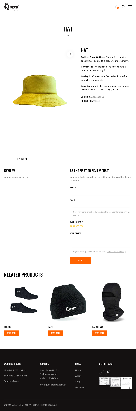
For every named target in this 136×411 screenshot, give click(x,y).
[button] (20, 302)
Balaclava (97, 326)
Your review (76, 233)
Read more (11, 333)
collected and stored (115, 252)
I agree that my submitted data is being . (99, 251)
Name (73, 187)
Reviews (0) (22, 159)
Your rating (76, 221)
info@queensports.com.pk (53, 384)
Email (73, 200)
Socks (7, 326)
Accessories (97, 97)
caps (50, 326)
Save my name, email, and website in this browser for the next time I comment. (102, 213)
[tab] (22, 158)
